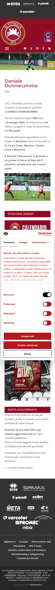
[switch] (47, 304)
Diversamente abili (41, 541)
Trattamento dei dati (27, 558)
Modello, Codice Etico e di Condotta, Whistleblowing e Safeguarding (27, 552)
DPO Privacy (35, 545)
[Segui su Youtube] (25, 48)
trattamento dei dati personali (25, 446)
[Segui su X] (31, 48)
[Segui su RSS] (49, 48)
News (7, 91)
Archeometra (36, 584)
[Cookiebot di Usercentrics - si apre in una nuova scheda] (38, 234)
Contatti (24, 541)
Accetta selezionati (27, 345)
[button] (27, 61)
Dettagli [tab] (23, 242)
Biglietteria (10, 541)
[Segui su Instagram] (37, 48)
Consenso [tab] (9, 242)
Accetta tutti (27, 336)
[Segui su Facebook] (43, 48)
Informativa (19, 545)
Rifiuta (27, 354)
